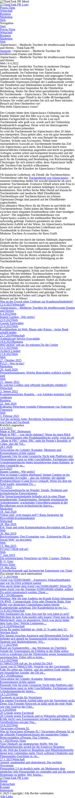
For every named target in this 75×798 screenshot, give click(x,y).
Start (3, 26)
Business (5, 13)
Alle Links (6, 796)
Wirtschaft (6, 10)
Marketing (6, 17)
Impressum (6, 790)
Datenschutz (7, 784)
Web (3, 20)
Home (4, 781)
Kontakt (5, 787)
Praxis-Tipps (7, 7)
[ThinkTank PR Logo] (14, 4)
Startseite (5, 51)
